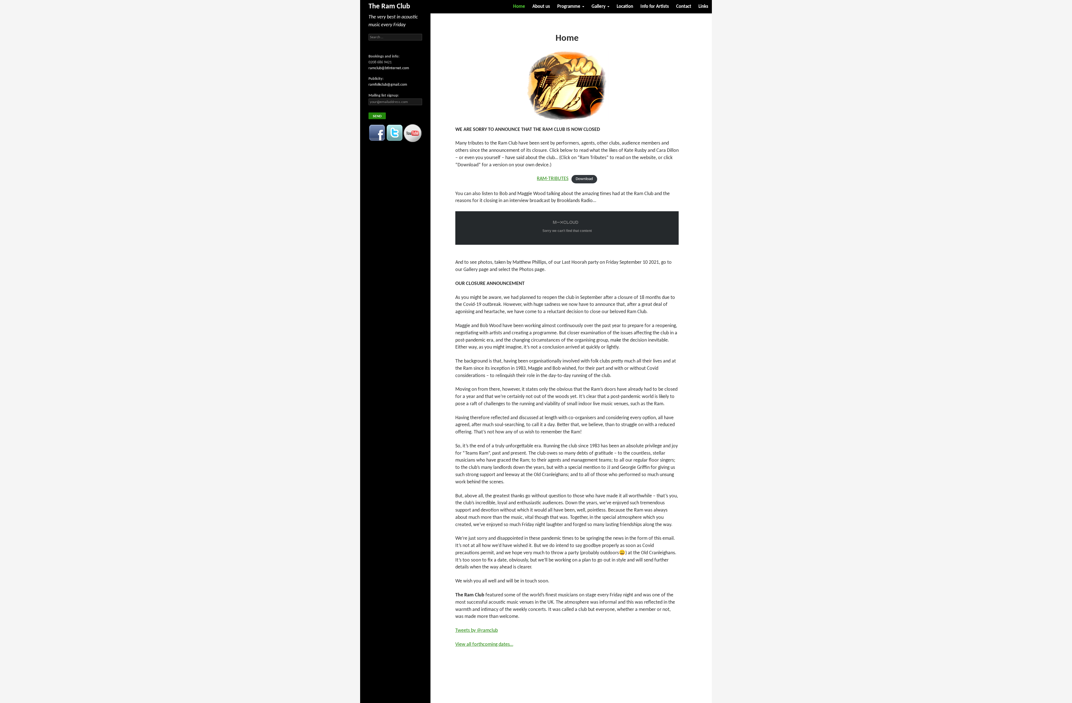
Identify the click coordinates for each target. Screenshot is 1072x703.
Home (519, 6)
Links (703, 6)
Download (584, 179)
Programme (568, 6)
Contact (683, 6)
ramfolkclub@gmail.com (387, 85)
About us (541, 6)
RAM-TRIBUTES (552, 178)
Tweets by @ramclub (476, 630)
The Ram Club (389, 6)
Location (625, 6)
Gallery (599, 6)
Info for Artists (654, 6)
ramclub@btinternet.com (388, 68)
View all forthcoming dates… (484, 644)
